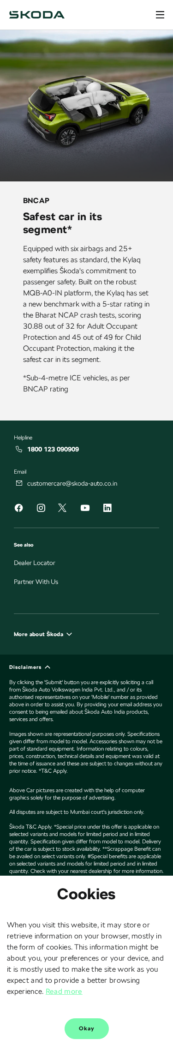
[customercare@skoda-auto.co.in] (19, 483)
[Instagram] (40, 509)
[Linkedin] (107, 509)
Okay (87, 1028)
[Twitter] (62, 508)
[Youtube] (84, 509)
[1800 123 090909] (19, 449)
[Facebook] (18, 509)
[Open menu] (160, 14)
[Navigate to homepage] (37, 14)
